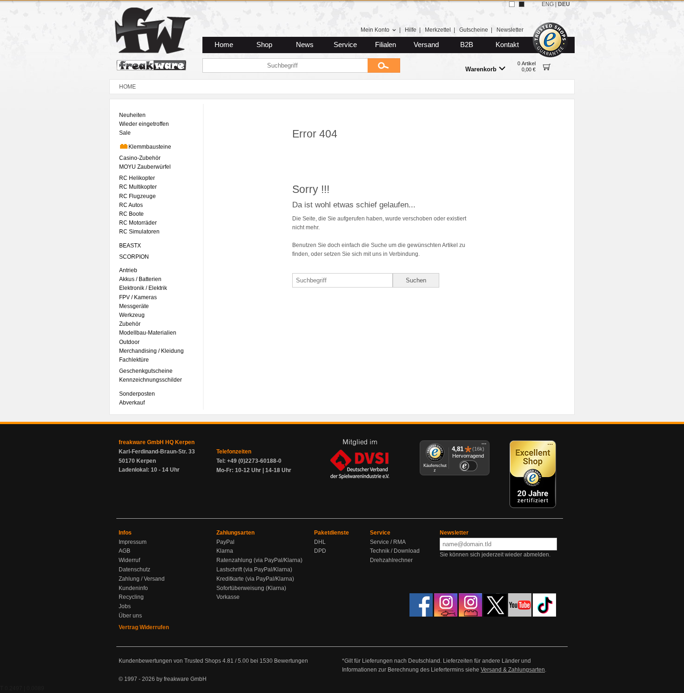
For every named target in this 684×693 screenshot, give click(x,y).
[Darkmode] (521, 4)
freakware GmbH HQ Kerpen (156, 442)
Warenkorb (480, 69)
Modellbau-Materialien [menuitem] (147, 332)
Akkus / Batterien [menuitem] (140, 279)
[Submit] (384, 65)
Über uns (130, 615)
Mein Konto (375, 30)
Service (345, 44)
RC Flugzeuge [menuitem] (137, 196)
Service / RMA (388, 542)
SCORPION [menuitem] (134, 257)
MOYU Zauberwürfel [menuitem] (145, 167)
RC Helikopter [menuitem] (137, 178)
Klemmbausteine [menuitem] (149, 147)
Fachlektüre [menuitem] (134, 360)
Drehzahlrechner (391, 560)
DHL (320, 542)
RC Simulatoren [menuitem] (139, 231)
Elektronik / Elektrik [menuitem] (143, 288)
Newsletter (509, 30)
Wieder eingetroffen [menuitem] (144, 124)
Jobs (125, 606)
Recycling (131, 597)
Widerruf (129, 560)
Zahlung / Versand (142, 579)
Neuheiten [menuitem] (132, 115)
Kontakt (507, 44)
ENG (548, 4)
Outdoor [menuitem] (129, 342)
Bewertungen (291, 661)
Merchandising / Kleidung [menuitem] (151, 351)
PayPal (225, 542)
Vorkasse (228, 597)
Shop (264, 44)
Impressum (133, 542)
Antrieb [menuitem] (128, 270)
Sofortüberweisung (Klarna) (251, 588)
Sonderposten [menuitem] (137, 394)
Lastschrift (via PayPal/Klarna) (254, 569)
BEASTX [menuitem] (130, 245)
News (305, 44)
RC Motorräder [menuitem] (138, 223)
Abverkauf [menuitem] (132, 402)
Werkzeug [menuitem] (132, 315)
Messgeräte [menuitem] (134, 306)
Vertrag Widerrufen (144, 627)
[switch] (468, 465)
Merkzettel (438, 30)
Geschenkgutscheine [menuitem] (146, 371)
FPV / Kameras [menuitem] (138, 297)
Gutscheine (473, 30)
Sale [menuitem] (125, 133)
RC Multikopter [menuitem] (138, 187)
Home (224, 44)
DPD (320, 551)
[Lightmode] (512, 4)
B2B (466, 44)
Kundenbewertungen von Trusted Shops (170, 661)
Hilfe (410, 30)
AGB (124, 551)
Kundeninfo (133, 588)
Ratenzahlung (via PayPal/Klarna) (259, 560)
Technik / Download (395, 551)
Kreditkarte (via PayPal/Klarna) (255, 579)
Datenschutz (134, 569)
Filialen (385, 44)
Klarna (224, 551)
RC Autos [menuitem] (131, 205)
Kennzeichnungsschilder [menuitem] (150, 380)
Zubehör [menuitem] (130, 324)
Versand (426, 44)
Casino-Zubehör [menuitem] (140, 158)
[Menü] (484, 446)
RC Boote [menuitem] (131, 214)
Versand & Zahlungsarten (513, 669)
